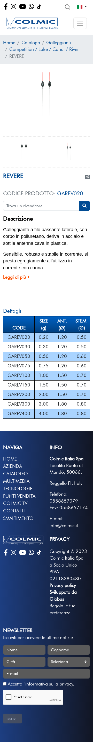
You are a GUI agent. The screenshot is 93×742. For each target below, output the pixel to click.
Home (9, 42)
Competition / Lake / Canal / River (44, 49)
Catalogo (30, 42)
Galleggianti (58, 42)
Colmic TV (15, 503)
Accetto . (40, 684)
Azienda (12, 466)
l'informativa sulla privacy (48, 684)
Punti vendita (19, 496)
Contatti (14, 510)
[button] (80, 23)
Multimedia (16, 481)
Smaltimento (18, 518)
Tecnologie (17, 488)
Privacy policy (63, 585)
